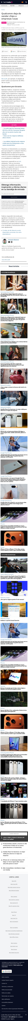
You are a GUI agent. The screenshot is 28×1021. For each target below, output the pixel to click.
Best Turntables (14, 927)
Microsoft (4, 79)
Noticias (4, 22)
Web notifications (6, 999)
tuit (20, 161)
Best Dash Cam (14, 946)
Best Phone (14, 912)
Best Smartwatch (14, 921)
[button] (2, 2)
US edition (12, 1017)
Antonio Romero (13, 22)
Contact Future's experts (7, 980)
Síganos (14, 51)
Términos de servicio (19, 201)
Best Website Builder (14, 890)
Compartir (6, 51)
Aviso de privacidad (19, 202)
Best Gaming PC (14, 903)
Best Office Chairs (14, 937)
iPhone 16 (21, 5)
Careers (3, 1005)
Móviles (3, 9)
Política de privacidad (7, 989)
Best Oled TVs (14, 918)
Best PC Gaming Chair (14, 906)
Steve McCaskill (10, 23)
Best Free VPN (14, 884)
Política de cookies (6, 993)
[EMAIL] (12, 242)
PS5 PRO (12, 5)
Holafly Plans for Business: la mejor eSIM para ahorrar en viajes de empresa (14, 853)
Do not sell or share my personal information (12, 1008)
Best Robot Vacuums (14, 952)
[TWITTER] (9, 242)
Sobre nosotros (5, 977)
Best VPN (14, 881)
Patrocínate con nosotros (8, 996)
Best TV (14, 915)
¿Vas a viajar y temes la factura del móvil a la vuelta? (13, 838)
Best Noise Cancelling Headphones (14, 930)
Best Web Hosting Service (14, 887)
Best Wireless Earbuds (14, 934)
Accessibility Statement (7, 1002)
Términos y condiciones (7, 986)
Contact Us (4, 983)
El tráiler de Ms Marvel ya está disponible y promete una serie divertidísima (12, 232)
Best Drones (14, 949)
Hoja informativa (22, 51)
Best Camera (14, 943)
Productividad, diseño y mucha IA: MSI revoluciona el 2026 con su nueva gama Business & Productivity (15, 845)
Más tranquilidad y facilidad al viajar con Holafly (14, 869)
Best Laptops (14, 896)
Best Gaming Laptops (14, 899)
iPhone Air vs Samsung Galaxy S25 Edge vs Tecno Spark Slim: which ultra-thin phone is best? (14, 861)
